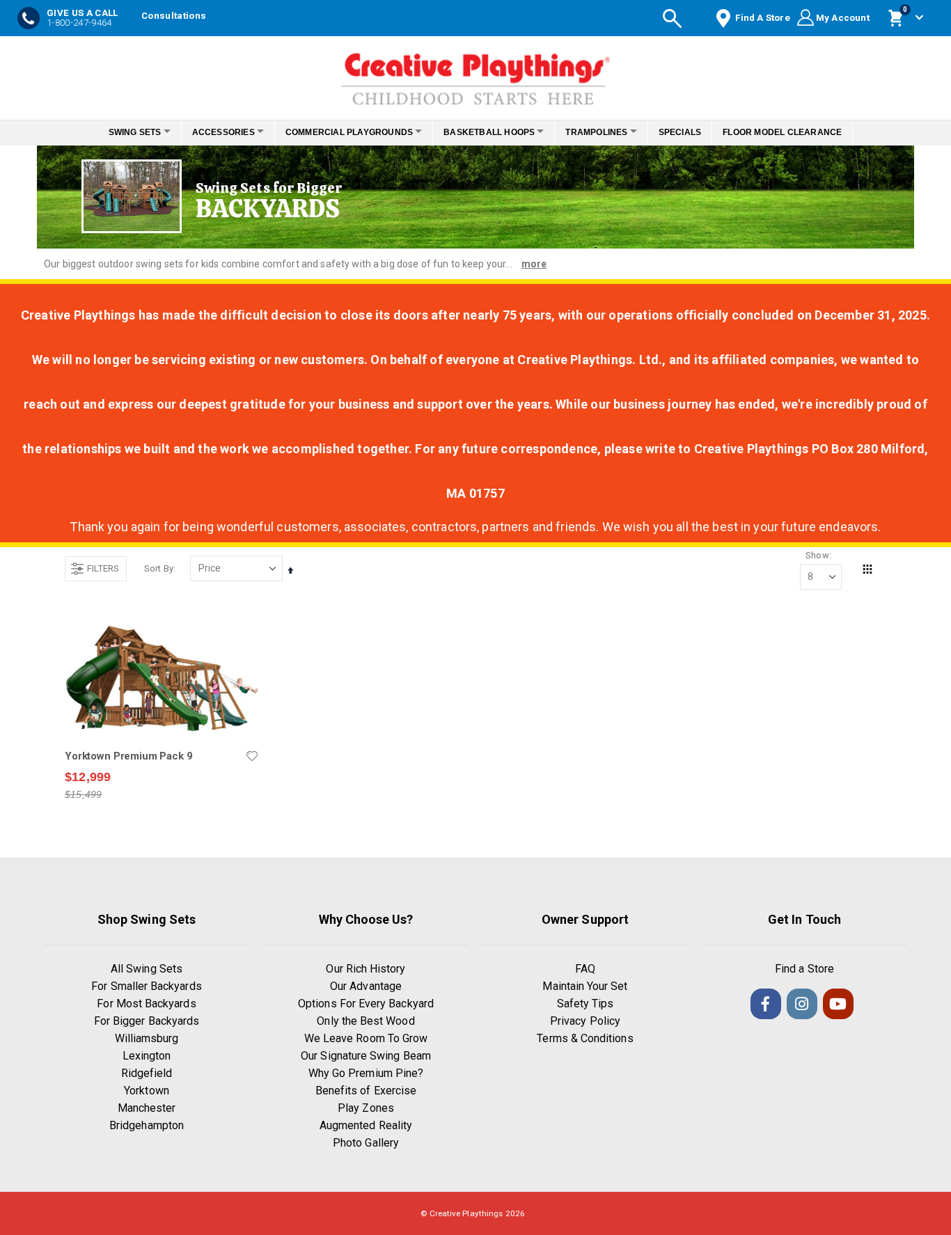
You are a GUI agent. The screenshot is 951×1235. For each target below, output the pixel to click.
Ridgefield (147, 1073)
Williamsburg (147, 1038)
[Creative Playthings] (475, 74)
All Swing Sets (146, 968)
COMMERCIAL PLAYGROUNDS (345, 132)
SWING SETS (115, 132)
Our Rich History (365, 968)
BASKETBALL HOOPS (493, 132)
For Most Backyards (146, 1003)
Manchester (147, 1108)
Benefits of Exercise (365, 1090)
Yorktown (146, 1090)
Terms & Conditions (585, 1038)
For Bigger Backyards (146, 1021)
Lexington (147, 1055)
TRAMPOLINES (608, 132)
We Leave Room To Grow (365, 1038)
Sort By (158, 568)
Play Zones (366, 1108)
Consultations (173, 15)
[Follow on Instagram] (802, 1004)
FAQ (585, 968)
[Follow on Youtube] (838, 1004)
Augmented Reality (366, 1125)
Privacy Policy (585, 1021)
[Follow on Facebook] (765, 1004)
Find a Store (804, 968)
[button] (252, 756)
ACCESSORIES (211, 132)
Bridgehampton (146, 1125)
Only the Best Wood (365, 1021)
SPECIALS (699, 132)
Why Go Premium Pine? (365, 1073)
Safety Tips (585, 1003)
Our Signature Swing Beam (366, 1055)
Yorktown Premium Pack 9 (129, 756)
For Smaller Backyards (146, 986)
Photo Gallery (366, 1142)
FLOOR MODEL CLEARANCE (801, 132)
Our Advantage (366, 986)
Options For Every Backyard (366, 1003)
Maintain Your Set (584, 986)
